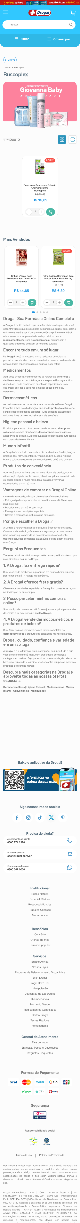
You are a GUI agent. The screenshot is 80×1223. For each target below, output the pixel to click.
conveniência (36, 1173)
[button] (5, 12)
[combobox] (38, 24)
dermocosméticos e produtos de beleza (44, 1169)
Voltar (11, 60)
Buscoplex (19, 68)
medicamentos (11, 1169)
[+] (41, 212)
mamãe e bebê (20, 1173)
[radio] (62, 139)
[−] (29, 212)
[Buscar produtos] (71, 25)
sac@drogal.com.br (17, 1206)
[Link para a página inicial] (7, 67)
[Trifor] (40, 2)
